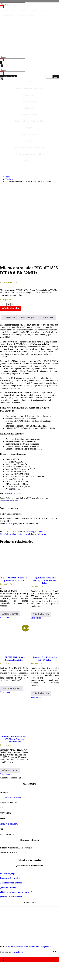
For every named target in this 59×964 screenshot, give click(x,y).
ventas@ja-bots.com (9, 824)
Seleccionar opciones (11, 688)
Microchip (29, 531)
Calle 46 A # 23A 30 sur (10, 798)
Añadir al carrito (10, 308)
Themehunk (17, 952)
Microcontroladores (20, 534)
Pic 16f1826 (15, 493)
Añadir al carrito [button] (10, 614)
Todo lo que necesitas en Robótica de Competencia (29, 946)
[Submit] (2, 6)
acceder (9, 523)
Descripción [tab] (9, 317)
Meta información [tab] (45, 317)
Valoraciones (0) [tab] (26, 317)
